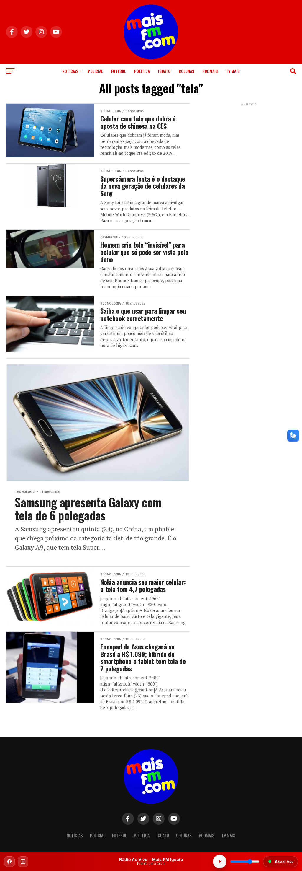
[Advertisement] (249, 144)
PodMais (210, 71)
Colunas (186, 71)
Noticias (70, 71)
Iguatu (164, 71)
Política (142, 71)
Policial (95, 71)
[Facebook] (9, 861)
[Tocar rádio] (219, 861)
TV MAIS (232, 71)
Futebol (118, 71)
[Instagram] (23, 861)
